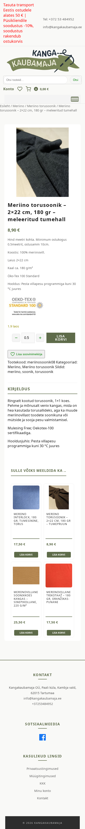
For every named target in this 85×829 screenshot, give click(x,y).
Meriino (18, 106)
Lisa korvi (61, 337)
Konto (8, 89)
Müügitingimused (42, 776)
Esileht (5, 106)
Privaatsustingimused (42, 769)
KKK (43, 783)
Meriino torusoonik (41, 106)
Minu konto (42, 791)
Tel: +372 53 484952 (58, 19)
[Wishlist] (19, 89)
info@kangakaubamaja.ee (62, 27)
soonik (27, 371)
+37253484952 (42, 704)
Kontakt (42, 798)
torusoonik (44, 371)
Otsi (75, 80)
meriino (14, 371)
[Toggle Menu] (74, 99)
